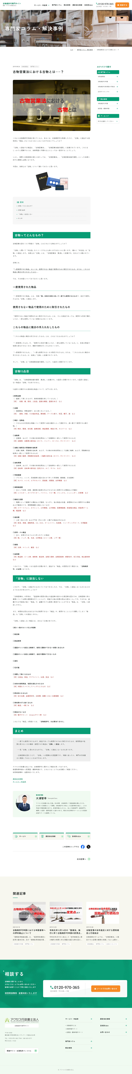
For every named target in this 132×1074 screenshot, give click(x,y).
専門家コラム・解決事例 (85, 50)
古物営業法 (101, 76)
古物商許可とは (71, 1025)
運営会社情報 (77, 5)
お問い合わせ (105, 1032)
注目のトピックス (103, 92)
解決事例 (67, 5)
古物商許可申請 (103, 81)
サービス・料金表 (40, 5)
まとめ (20, 218)
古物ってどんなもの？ (25, 206)
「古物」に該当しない (25, 214)
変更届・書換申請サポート (75, 1032)
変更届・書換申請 (103, 108)
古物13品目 (21, 210)
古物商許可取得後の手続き (106, 87)
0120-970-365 (105, 4)
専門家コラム (57, 5)
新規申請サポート (72, 1029)
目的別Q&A (88, 5)
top (71, 50)
